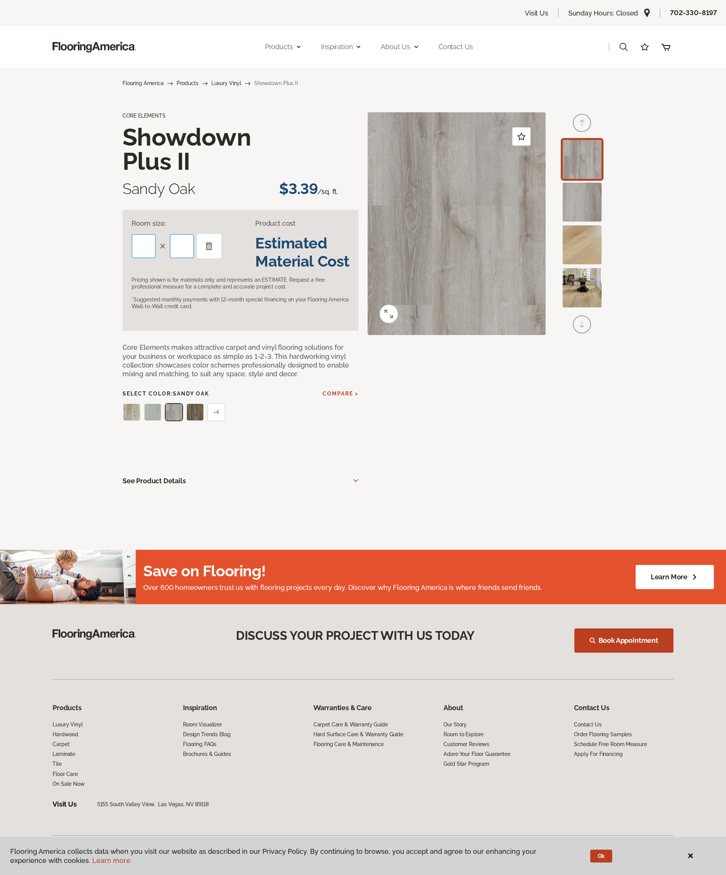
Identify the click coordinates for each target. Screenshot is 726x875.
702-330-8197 (693, 13)
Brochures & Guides (207, 754)
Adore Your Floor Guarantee (477, 754)
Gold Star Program (466, 764)
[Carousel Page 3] (582, 244)
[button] (623, 46)
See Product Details (154, 481)
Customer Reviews (466, 744)
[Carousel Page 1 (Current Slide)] (582, 159)
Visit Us (536, 13)
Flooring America (143, 83)
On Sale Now (68, 784)
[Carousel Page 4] (582, 287)
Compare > (340, 394)
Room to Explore (464, 734)
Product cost (275, 223)
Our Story (455, 724)
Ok (601, 856)
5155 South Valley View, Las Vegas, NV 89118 (153, 804)
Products (188, 83)
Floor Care (65, 774)
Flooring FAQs (199, 744)
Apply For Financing (598, 754)
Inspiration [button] (336, 47)
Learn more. (112, 860)
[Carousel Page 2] (582, 202)
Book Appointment (628, 640)
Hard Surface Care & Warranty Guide (358, 734)
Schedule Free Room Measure (610, 744)
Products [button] (279, 47)
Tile (57, 764)
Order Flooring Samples (603, 734)
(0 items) (665, 46)
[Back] (582, 123)
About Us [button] (395, 47)
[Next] (582, 324)
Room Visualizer (202, 724)
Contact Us (456, 47)
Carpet (61, 744)
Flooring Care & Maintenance (348, 744)
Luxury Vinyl (226, 83)
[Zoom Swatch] (389, 314)
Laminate (64, 754)
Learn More (669, 577)
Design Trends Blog (206, 734)
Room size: (149, 223)
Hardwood (65, 734)
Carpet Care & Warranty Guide (350, 724)
